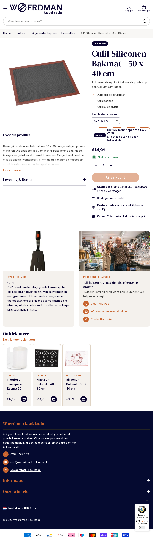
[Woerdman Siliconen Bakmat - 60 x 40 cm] (76, 358)
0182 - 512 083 (100, 303)
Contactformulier (101, 319)
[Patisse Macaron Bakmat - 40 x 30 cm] (47, 358)
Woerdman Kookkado (27, 519)
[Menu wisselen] (5, 8)
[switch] (142, 527)
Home (7, 33)
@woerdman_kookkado (25, 469)
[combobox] (76, 21)
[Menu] (147, 501)
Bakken (20, 33)
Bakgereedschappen (43, 33)
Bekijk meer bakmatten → (21, 339)
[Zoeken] (145, 21)
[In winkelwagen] (24, 399)
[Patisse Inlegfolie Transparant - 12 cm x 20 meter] (17, 358)
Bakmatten (68, 33)
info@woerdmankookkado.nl (109, 311)
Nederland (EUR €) (20, 508)
